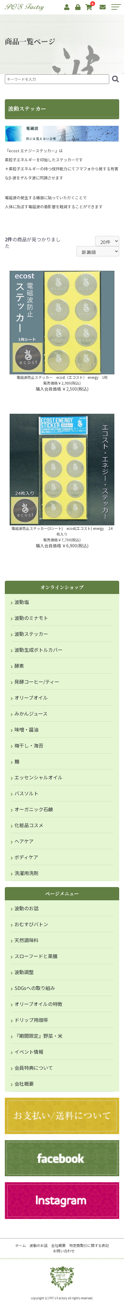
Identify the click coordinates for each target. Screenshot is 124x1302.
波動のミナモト (31, 617)
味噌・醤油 (26, 729)
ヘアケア (24, 841)
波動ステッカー (31, 633)
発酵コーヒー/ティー (36, 681)
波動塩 (21, 601)
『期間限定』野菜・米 (38, 1035)
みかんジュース (31, 713)
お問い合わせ (64, 1250)
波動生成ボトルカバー (38, 649)
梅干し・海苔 (28, 745)
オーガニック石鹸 (33, 809)
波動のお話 (26, 908)
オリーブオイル (31, 697)
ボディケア (26, 857)
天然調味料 (26, 940)
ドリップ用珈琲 (31, 1019)
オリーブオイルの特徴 (38, 1003)
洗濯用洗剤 (26, 873)
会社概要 (24, 1083)
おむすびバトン (31, 924)
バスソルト (26, 793)
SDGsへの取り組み (34, 987)
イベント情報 (28, 1051)
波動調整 (24, 972)
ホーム (20, 1245)
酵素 (19, 665)
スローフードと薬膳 (35, 956)
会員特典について (33, 1067)
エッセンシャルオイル (38, 777)
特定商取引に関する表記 (89, 1245)
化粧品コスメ (28, 825)
